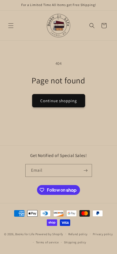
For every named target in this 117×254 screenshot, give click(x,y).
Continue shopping (58, 100)
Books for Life (25, 234)
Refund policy (78, 234)
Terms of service (47, 242)
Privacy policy (103, 234)
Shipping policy (75, 242)
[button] (11, 26)
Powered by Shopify (49, 234)
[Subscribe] (86, 170)
